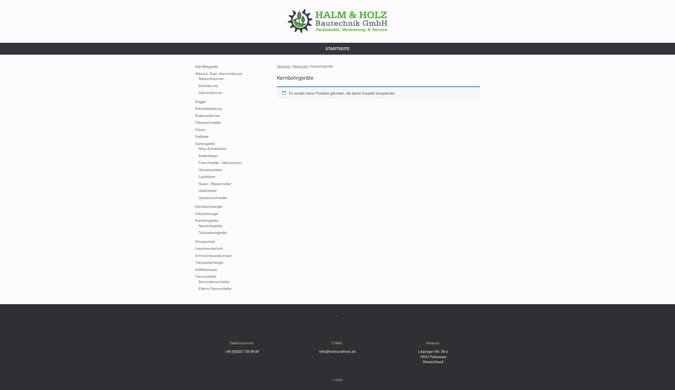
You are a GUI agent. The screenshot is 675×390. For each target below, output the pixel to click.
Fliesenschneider (208, 122)
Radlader (202, 136)
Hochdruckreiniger (209, 206)
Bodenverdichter (207, 115)
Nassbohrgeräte (211, 225)
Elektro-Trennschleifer (215, 288)
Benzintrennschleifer (214, 281)
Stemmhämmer (210, 92)
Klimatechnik (205, 241)
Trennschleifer (205, 276)
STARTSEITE (337, 48)
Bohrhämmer (208, 85)
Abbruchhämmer (211, 78)
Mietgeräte (300, 66)
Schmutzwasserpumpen (213, 255)
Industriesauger (207, 213)
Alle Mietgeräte (206, 66)
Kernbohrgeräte (206, 220)
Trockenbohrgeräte (213, 232)
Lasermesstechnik (209, 248)
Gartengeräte (205, 143)
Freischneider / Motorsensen (220, 162)
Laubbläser (207, 176)
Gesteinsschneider (213, 197)
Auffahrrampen (206, 269)
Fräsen (200, 129)
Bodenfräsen (208, 155)
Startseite (283, 66)
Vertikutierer (208, 190)
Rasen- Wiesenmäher (215, 183)
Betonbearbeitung (208, 108)
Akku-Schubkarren (213, 148)
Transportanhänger (209, 262)
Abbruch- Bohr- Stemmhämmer (218, 73)
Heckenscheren (210, 169)
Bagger (200, 101)
